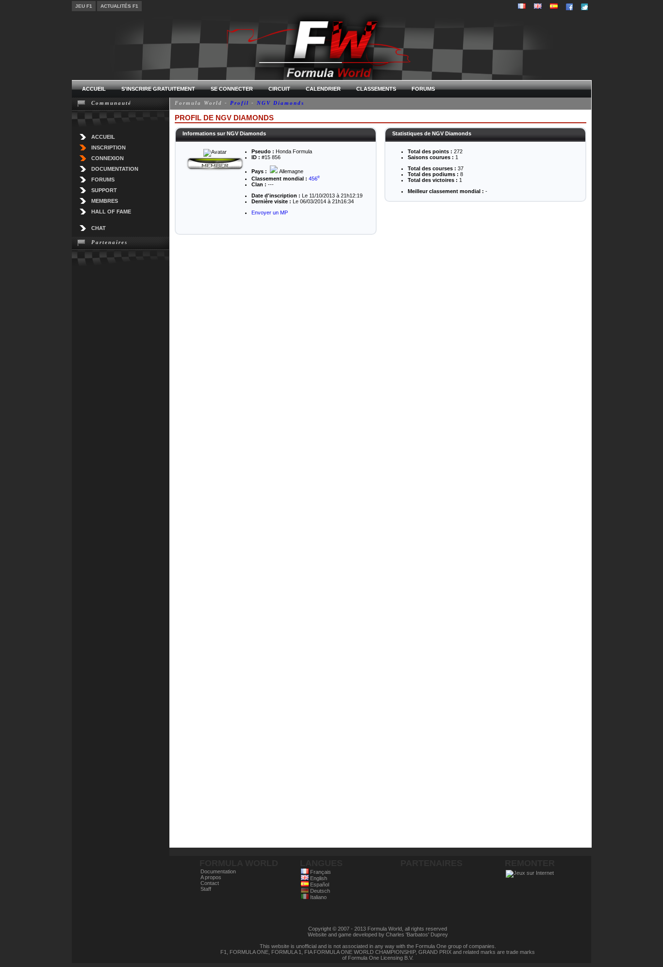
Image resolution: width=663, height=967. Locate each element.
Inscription (108, 147)
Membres (104, 201)
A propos (210, 877)
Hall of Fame (111, 211)
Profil (239, 103)
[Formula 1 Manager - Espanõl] (554, 6)
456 (314, 178)
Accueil (103, 137)
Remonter (530, 863)
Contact (209, 883)
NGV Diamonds (280, 103)
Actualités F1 (119, 6)
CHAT (98, 228)
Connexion (107, 158)
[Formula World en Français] (522, 6)
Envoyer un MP (269, 212)
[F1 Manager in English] (538, 6)
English (318, 878)
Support (104, 190)
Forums (103, 179)
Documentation (114, 169)
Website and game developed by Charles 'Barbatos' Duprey (378, 934)
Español (319, 884)
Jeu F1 (83, 6)
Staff (205, 889)
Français (320, 872)
